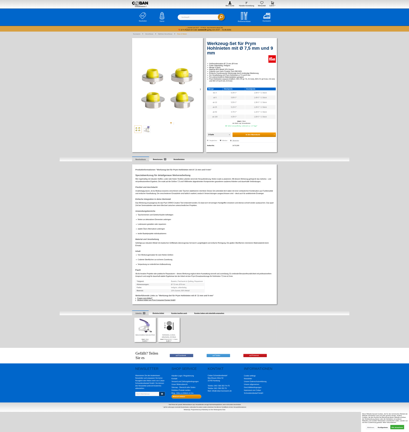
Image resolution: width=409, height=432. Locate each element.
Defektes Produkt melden (181, 390)
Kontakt (174, 379)
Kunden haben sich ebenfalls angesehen (209, 313)
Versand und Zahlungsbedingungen (185, 381)
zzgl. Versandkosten (245, 123)
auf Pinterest (254, 355)
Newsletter (248, 379)
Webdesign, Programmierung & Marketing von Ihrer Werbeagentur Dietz (204, 409)
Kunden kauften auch (179, 313)
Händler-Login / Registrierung (182, 376)
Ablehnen (370, 427)
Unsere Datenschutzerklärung (255, 381)
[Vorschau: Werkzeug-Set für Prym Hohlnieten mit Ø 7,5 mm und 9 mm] (138, 129)
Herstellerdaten (179, 159)
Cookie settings (250, 376)
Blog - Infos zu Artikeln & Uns (182, 393)
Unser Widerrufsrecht (179, 384)
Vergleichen (213, 140)
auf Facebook (181, 355)
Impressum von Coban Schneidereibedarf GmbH (253, 391)
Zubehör (140, 313)
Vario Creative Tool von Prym (145, 335)
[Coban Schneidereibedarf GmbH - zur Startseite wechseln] (140, 4)
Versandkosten (199, 404)
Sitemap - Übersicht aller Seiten (183, 387)
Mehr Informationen (389, 422)
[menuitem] (228, 6)
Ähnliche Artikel (158, 313)
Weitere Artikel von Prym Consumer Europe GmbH (156, 300)
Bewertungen (159, 159)
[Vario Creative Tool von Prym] (145, 325)
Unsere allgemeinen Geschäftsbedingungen (252, 385)
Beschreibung (140, 159)
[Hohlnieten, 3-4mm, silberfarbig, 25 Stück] (169, 325)
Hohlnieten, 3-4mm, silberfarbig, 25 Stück (169, 336)
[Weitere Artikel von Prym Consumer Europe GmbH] (272, 59)
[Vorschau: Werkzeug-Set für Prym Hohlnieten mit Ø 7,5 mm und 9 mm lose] (147, 129)
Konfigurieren (383, 427)
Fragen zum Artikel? (144, 298)
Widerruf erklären (179, 396)
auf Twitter (216, 355)
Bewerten (235, 140)
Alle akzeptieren (397, 427)
